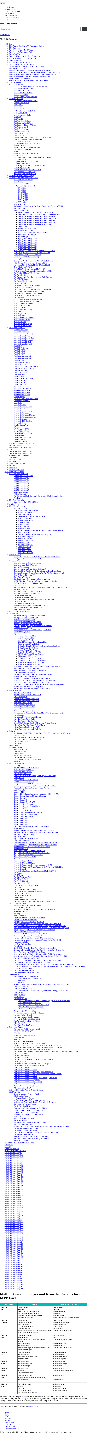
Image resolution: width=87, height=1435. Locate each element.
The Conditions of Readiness (19, 78)
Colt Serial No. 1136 (21, 133)
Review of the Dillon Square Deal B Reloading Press (33, 674)
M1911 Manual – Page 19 (14, 1173)
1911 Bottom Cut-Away (22, 91)
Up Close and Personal (22, 1068)
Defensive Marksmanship (23, 989)
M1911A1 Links (15, 459)
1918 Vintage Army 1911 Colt (24, 111)
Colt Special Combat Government (26, 366)
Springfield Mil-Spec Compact (24, 417)
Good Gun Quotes (15, 60)
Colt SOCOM (19, 135)
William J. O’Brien (25, 551)
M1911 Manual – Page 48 (14, 1238)
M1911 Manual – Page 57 (14, 1258)
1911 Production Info (12, 11)
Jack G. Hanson (24, 532)
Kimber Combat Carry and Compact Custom (30, 796)
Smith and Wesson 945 (22, 401)
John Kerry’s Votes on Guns (24, 1118)
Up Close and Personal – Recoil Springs (28, 1082)
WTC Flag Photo (20, 316)
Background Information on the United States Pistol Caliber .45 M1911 (39, 206)
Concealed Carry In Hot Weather (25, 565)
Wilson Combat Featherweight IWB (26, 727)
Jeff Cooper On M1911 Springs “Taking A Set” (30, 934)
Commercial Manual (21, 492)
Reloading (12, 466)
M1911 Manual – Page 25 (14, 1187)
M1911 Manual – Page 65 (14, 1282)
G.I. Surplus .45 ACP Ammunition (26, 259)
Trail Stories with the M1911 (24, 603)
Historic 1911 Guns (16, 99)
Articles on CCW (15, 561)
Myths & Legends (11, 15)
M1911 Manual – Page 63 (14, 1272)
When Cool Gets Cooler (22, 895)
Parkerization (18, 946)
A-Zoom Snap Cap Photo (27, 636)
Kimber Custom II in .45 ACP (24, 802)
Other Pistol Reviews (16, 1027)
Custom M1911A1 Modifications (25, 920)
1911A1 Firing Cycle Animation (25, 97)
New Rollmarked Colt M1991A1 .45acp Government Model (35, 843)
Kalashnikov (18, 753)
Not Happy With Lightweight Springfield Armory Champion (35, 845)
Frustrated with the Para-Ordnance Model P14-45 (31, 788)
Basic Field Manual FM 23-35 (15, 1151)
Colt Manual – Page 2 (21, 478)
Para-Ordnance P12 (21, 849)
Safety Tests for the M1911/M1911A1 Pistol (29, 952)
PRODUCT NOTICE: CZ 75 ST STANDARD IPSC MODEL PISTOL (40, 1045)
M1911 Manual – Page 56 (14, 1256)
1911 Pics (8, 19)
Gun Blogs (13, 457)
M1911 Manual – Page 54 (14, 1252)
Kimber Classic (19, 376)
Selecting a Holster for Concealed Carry (28, 591)
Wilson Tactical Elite (21, 441)
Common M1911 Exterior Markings (26, 257)
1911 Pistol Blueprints (17, 500)
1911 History (9, 7)
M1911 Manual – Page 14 (14, 1163)
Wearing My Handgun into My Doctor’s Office (30, 605)
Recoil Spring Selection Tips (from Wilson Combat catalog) (35, 948)
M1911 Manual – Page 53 (14, 1250)
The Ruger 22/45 (20, 1061)
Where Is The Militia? (21, 1141)
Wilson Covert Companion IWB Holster (28, 729)
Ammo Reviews (15, 555)
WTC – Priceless (20, 307)
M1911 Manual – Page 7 (13, 1276)
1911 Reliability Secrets (22, 907)
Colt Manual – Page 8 (21, 490)
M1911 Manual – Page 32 (14, 1203)
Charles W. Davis (24, 514)
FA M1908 (22, 190)
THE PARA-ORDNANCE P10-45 (26, 885)
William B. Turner (24, 549)
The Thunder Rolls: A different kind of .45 (29, 1066)
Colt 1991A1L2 (19, 352)
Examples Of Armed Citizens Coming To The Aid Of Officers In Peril (39, 573)
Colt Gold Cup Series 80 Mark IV (26, 780)
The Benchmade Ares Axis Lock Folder (28, 739)
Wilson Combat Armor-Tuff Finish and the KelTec (32, 689)
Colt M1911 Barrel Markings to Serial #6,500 (34, 224)
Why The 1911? (19, 1023)
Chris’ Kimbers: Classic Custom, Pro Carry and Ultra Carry (35, 776)
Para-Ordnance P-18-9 (22, 391)
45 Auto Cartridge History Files (25, 186)
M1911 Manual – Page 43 (14, 1228)
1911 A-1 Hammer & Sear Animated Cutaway (30, 86)
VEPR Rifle (18, 761)
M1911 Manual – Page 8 (13, 1278)
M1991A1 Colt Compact (22, 389)
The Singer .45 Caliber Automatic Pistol (28, 293)
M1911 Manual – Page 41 (14, 1224)
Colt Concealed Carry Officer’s (25, 125)
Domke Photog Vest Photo (27, 650)
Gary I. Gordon (23, 522)
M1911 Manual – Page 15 (14, 1165)
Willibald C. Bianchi (25, 553)
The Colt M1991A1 (21, 881)
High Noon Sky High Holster (24, 705)
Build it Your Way (20, 916)
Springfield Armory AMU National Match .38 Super (32, 157)
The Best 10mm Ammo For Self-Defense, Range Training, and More (33, 74)
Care (6, 1414)
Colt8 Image (22, 226)
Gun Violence (19, 1116)
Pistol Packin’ (18, 585)
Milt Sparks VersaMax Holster (24, 707)
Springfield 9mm (20, 405)
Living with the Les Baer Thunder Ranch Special (31, 826)
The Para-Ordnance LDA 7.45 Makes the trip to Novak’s (34, 1059)
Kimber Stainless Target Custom (25, 814)
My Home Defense (20, 1120)
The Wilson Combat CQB (23, 893)
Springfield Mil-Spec (21, 413)
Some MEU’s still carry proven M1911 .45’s (29, 269)
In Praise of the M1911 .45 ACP (20, 62)
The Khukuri (18, 743)
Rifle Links (13, 468)
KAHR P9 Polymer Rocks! (23, 1041)
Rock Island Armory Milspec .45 (25, 859)
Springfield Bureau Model (23, 407)
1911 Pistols (9, 1424)
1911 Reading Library (12, 504)
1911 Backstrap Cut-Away (23, 89)
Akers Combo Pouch (25, 640)
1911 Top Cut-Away (21, 95)
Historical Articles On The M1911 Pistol (23, 178)
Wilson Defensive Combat (23, 437)
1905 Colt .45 (18, 105)
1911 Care (8, 44)
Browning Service (20, 749)
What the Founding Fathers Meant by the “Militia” (32, 1139)
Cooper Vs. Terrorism (21, 567)
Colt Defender (19, 360)
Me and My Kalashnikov (22, 755)
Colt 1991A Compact (21, 348)
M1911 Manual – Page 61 (14, 1268)
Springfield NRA (20, 159)
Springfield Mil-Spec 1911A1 (24, 415)
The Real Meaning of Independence (26, 1017)
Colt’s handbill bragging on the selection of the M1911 (33, 137)
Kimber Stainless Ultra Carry (24, 816)
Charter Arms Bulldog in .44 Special (27, 1029)
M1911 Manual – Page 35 (14, 1209)
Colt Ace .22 (18, 119)
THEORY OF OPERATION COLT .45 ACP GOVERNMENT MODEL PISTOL (43, 964)
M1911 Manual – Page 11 (14, 1157)
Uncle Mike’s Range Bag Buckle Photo (32, 662)
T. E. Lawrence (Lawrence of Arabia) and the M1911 (33, 271)
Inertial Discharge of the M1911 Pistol (27, 905)
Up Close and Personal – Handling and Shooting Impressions (35, 1078)
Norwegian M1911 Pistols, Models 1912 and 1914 (32, 265)
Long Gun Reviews (16, 747)
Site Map (8, 1147)
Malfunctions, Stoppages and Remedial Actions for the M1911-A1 (37, 940)
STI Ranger (18, 873)
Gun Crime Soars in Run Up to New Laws (33, 1005)
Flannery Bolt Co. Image (27, 228)
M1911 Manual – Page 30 (14, 1199)
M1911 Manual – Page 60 (14, 1266)
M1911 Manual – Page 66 (14, 1284)
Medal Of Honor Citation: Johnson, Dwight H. (35, 534)
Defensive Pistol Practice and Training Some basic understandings (37, 571)
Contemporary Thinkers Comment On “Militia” (31, 1108)
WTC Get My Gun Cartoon (24, 318)
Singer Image (23, 236)
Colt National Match (21, 127)
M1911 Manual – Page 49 (14, 1240)
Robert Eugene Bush (25, 541)
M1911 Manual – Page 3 (13, 1197)
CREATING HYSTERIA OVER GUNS (28, 1110)
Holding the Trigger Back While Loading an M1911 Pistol (34, 930)
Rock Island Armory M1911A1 (25, 857)
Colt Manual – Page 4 (21, 482)
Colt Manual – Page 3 (21, 480)
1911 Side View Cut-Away (23, 93)
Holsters (7, 1420)
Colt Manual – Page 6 (21, 486)
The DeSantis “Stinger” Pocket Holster (27, 717)
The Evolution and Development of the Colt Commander (34, 277)
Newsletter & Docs (20, 999)
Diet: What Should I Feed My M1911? (23, 58)
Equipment (8, 1418)
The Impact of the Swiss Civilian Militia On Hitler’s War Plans (36, 1132)
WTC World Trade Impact (23, 324)
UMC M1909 (23, 198)
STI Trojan (17, 766)
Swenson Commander (21, 164)
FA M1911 (22, 192)
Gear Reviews (14, 614)
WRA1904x (22, 202)
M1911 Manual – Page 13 (14, 1161)
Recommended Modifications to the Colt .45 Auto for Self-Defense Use (39, 950)
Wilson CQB (18, 897)
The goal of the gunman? (22, 595)
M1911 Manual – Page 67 (14, 1286)
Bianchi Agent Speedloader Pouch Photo (32, 642)
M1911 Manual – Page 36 (14, 1211)
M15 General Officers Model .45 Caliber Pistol (30, 263)
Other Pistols (9, 1422)
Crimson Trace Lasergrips (23, 628)
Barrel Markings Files (21, 210)
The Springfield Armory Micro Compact (28, 891)
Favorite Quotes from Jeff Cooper (26, 1112)
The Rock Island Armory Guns (25, 889)
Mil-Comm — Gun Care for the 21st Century (30, 670)
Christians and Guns (21, 986)
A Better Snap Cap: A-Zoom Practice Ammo (30, 616)
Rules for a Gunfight (21, 589)
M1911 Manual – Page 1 (13, 1153)
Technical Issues (10, 1426)
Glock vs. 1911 (19, 993)
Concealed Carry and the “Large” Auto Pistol (25, 56)
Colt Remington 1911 (21, 131)
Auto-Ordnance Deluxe (22, 336)
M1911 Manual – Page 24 (14, 1185)
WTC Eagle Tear (20, 314)
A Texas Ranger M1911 (22, 115)
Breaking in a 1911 (20, 914)
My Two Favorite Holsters (23, 709)
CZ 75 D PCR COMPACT (23, 1031)
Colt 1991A (18, 346)
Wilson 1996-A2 (19, 435)
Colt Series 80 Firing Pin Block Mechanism (29, 918)
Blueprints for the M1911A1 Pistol (26, 502)
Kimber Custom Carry (22, 800)
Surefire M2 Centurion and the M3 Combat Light (31, 682)
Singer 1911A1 (19, 155)
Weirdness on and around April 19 (26, 976)
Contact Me (9, 1145)
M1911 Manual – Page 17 (14, 1169)
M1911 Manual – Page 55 (14, 1254)
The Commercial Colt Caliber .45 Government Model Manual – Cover (39, 496)
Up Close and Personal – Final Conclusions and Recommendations (38, 1074)
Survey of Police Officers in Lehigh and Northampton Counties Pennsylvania (41, 1126)
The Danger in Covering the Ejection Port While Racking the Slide (37, 960)
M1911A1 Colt (19, 828)
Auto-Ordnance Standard (23, 344)
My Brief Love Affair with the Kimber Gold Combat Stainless (36, 832)
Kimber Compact (20, 380)
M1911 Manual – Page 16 (14, 1167)
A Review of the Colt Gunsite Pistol (26, 768)
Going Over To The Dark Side (25, 1035)
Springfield (18, 403)
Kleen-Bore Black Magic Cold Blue (26, 668)
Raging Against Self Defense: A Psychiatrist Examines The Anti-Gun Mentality (42, 587)
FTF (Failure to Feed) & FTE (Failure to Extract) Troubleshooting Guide (40, 926)
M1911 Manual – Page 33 (14, 1205)
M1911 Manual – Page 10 (14, 1155)
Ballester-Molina (19, 208)
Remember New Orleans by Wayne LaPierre (30, 1122)
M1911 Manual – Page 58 (14, 1260)
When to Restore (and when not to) (26, 972)
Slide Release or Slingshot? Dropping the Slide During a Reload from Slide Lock (43, 956)
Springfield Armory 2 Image (28, 241)
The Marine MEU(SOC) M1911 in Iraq (28, 285)
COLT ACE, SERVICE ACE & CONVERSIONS (32, 253)
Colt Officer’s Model (21, 129)
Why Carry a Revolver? (22, 1088)
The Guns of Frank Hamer (23, 281)
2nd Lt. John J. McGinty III (28, 510)
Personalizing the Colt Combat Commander (29, 851)
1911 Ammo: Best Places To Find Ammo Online (26, 46)
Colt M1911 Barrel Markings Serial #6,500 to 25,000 (37, 220)
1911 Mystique (19, 982)
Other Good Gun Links (17, 464)
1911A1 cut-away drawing (23, 334)
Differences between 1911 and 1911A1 (28, 143)
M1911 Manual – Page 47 (14, 1236)
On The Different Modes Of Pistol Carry (28, 583)
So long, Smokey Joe (25, 545)
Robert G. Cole (23, 543)
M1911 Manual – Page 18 (14, 1171)
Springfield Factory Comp (23, 411)
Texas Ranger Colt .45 (22, 168)
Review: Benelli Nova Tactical (25, 757)
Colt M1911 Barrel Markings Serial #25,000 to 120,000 (38, 216)
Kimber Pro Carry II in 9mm (24, 804)
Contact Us (5, 34)
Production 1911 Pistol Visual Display (22, 443)
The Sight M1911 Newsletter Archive (31, 1009)
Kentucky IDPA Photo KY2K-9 (29, 652)
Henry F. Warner (24, 528)
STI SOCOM (18, 875)
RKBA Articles (14, 1092)
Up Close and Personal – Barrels (25, 1070)
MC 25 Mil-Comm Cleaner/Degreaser (31, 654)
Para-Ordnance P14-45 (22, 395)
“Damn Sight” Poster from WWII (25, 101)
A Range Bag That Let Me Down (26, 618)
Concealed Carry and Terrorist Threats (27, 563)
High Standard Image (25, 230)
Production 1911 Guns (17, 328)
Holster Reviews (15, 691)
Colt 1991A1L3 (19, 354)
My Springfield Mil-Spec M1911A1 (26, 839)
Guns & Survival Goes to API (24, 575)
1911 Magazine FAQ (21, 184)
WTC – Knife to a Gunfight (24, 303)
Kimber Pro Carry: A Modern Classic (27, 806)
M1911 (16, 151)
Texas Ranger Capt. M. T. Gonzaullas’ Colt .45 (30, 166)
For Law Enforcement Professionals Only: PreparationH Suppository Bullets (41, 991)
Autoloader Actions (21, 911)
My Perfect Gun (19, 836)
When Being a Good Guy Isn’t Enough (28, 607)
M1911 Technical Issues (17, 903)
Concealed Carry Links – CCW (20, 451)
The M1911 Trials (20, 283)
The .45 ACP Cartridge (17, 68)
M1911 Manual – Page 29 (14, 1195)
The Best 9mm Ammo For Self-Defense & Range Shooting (30, 76)
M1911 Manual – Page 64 (14, 1274)
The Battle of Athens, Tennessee (25, 1130)
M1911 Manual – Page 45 (14, 1232)
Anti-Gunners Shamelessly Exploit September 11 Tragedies (35, 1102)
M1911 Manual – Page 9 (13, 1280)
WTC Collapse (19, 311)
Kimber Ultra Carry (21, 818)
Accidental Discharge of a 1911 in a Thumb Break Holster (34, 909)
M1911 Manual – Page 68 (14, 1289)
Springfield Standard (21, 419)
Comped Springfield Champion (25, 368)
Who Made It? (19, 297)
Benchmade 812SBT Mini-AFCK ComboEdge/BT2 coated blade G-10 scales (42, 733)
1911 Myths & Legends (17, 506)
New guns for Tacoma (22, 841)
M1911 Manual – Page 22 (14, 1181)
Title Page (17, 498)
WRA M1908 (23, 200)
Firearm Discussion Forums (19, 455)
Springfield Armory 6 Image (28, 249)
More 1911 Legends (21, 508)
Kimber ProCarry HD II (22, 810)
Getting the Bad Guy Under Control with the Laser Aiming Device (37, 666)
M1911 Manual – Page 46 (14, 1234)
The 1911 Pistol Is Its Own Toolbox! (27, 958)
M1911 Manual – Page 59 (14, 1262)
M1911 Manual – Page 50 (14, 1244)
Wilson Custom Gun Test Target (25, 899)
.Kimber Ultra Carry (21, 330)
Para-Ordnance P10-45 (22, 393)
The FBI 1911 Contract (22, 279)
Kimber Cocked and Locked (24, 378)
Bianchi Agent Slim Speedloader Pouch (28, 624)
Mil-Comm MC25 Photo (27, 656)
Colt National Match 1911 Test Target (27, 255)
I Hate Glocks (19, 1037)
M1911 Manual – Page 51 (14, 1246)
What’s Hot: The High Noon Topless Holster (30, 725)
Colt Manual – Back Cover (23, 476)
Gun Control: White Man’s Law (29, 1003)
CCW (7, 1416)
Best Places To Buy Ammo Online (21, 52)
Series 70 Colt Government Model (26, 153)
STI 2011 (17, 427)
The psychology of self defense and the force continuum (34, 599)
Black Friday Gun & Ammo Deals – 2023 (20, 1143)
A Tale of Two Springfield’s (24, 770)
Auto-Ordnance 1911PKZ (23, 772)
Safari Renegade (19, 397)
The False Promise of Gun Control (30, 1007)
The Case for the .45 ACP (23, 1015)
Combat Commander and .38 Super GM (28, 139)
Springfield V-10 (20, 423)
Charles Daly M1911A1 (22, 774)
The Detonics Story (21, 275)
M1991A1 (17, 386)
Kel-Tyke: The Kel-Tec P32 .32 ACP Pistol (29, 1043)
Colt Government (20, 364)
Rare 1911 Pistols (15, 445)
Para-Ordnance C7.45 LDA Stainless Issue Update (32, 847)
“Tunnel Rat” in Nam (21, 103)
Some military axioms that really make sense (29, 1013)
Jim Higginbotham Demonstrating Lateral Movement (32, 579)
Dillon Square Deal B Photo (28, 648)
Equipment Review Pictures (24, 634)
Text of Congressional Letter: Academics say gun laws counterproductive (44, 1001)
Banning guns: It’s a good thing (25, 1104)
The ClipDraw (19, 715)
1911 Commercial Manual (18, 474)
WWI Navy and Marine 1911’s (25, 174)
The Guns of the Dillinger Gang (25, 172)
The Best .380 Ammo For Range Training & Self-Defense (30, 70)
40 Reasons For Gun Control (24, 1098)
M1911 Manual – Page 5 (13, 1242)
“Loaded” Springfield (21, 332)
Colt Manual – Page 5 (21, 484)
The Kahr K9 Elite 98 (21, 1055)
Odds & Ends (14, 974)
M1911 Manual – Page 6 (13, 1264)
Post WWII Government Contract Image (32, 232)
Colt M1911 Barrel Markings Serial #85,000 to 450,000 (38, 222)
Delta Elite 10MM (20, 372)
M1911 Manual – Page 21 (14, 1179)
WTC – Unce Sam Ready (23, 309)
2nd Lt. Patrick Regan (26, 512)
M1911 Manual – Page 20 (14, 1177)
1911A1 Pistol (19, 109)
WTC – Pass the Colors (22, 305)
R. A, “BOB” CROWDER (23, 267)
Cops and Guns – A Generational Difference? (30, 569)
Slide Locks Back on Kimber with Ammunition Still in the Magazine (38, 954)
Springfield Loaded (20, 869)
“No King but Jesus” (21, 1096)
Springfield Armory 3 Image (28, 243)
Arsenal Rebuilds (20, 204)
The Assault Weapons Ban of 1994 (26, 1128)
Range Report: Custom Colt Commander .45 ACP (32, 853)
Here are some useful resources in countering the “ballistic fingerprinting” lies (41, 928)
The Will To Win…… (21, 601)
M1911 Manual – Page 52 (14, 1248)
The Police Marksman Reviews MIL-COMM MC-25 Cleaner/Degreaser (39, 684)
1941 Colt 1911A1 (20, 113)
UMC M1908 (23, 196)
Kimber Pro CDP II (21, 808)
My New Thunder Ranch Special (25, 834)
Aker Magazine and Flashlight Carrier (27, 622)
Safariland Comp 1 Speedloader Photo (32, 660)
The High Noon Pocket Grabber (25, 721)
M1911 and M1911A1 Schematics (21, 64)
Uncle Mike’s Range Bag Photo (29, 664)
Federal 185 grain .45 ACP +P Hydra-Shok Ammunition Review (37, 557)
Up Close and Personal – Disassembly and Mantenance (33, 1072)
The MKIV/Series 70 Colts (23, 287)
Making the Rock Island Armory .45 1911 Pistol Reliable (34, 830)
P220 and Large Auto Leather (24, 711)
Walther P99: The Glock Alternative (26, 1086)
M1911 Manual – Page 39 (14, 1218)
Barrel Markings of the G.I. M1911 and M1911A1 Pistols (34, 251)
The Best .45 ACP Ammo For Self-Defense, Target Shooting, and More (34, 72)
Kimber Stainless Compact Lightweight (28, 812)
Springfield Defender (21, 409)
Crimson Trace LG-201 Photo (29, 644)
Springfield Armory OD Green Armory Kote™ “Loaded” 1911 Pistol (38, 867)
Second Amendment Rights (23, 1124)
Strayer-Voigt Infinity (21, 431)
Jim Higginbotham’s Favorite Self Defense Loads (31, 559)
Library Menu (14, 745)
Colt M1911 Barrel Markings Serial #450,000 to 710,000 (38, 218)
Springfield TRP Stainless (23, 421)
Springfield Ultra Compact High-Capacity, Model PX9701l (35, 871)
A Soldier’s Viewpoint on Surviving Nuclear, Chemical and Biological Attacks (42, 984)
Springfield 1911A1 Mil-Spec (24, 863)
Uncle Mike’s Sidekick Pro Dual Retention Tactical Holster (35, 723)
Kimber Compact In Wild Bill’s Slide (27, 147)
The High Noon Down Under (24, 719)
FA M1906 (22, 188)
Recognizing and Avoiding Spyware (27, 1011)
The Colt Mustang (20, 1053)
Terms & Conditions (12, 1149)
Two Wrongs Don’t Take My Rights (27, 1021)
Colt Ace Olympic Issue (22, 121)
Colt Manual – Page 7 (21, 488)
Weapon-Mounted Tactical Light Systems (28, 686)
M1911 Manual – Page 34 (14, 1207)
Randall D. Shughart (25, 536)
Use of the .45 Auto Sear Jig (24, 970)
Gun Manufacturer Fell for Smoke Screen (28, 1114)
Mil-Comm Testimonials (26, 672)
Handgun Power (19, 995)
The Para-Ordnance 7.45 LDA (25, 1057)
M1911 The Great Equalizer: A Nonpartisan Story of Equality (36, 581)
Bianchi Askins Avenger (22, 693)
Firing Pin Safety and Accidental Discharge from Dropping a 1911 (37, 924)
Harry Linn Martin (24, 526)
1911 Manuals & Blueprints (14, 472)
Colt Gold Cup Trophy (22, 362)
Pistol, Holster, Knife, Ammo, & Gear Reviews (26, 1090)
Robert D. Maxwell (25, 539)
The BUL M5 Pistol (21, 879)
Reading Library (10, 9)
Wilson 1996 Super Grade (23, 433)
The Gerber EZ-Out (21, 741)
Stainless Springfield (21, 425)
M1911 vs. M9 (10, 13)
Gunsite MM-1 (19, 792)
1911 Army (18, 107)
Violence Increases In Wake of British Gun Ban (31, 1136)
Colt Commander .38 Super (23, 123)
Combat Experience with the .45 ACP (31, 516)
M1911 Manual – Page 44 (14, 1230)
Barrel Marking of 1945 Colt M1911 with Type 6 (35, 212)
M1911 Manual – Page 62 (14, 1270)
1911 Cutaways (14, 48)
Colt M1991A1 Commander (24, 782)
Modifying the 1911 (21, 942)
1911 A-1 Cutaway (16, 84)
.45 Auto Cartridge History (23, 180)
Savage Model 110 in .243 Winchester (27, 759)
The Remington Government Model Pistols (29, 291)
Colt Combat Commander (23, 356)
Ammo (7, 1412)
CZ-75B (17, 1033)
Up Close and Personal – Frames (25, 1076)
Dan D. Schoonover (25, 518)
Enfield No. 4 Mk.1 (21, 751)
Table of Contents (20, 494)
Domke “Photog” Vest (22, 632)
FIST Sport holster (20, 697)
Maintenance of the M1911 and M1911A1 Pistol (26, 66)
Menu (3, 3)
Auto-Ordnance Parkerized (23, 340)
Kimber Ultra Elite (20, 384)
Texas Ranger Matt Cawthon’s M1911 (27, 170)
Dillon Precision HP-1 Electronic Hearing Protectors (32, 630)
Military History (15, 461)
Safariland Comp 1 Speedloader (29, 658)
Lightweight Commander (23, 149)
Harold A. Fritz (23, 524)
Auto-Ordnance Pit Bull (22, 342)
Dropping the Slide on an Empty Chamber (29, 922)
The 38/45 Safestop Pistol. (23, 877)
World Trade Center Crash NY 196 (26, 301)
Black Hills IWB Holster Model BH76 (27, 695)
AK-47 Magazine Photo (26, 638)
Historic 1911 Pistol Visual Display (21, 176)
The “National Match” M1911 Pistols (27, 273)
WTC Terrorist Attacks (22, 320)
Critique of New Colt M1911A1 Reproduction (30, 784)
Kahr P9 (17, 1039)
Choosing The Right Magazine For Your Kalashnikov (33, 626)
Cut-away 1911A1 (20, 370)
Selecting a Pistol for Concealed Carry (27, 593)
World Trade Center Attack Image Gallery (29, 299)
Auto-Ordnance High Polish (24, 338)
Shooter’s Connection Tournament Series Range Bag (32, 678)
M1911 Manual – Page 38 (14, 1216)
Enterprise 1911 (19, 374)
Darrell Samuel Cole (25, 520)
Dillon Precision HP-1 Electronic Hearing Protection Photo (39, 646)
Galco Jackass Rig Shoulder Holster (26, 701)
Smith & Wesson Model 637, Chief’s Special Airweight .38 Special (38, 1047)
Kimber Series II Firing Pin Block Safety (28, 936)
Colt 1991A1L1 (19, 350)
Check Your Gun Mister (22, 1106)
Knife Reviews (14, 731)
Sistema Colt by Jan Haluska (24, 861)
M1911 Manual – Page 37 (14, 1214)
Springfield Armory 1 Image (28, 239)
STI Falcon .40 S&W (21, 429)
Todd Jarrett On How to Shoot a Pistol (27, 1019)
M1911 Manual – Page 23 (14, 1183)
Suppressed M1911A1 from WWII (26, 161)
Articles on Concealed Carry (19, 611)
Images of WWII (20, 145)
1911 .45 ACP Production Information (27, 978)
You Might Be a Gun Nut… (24, 1025)
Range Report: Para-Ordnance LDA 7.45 (28, 855)
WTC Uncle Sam (20, 322)
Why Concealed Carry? (22, 609)
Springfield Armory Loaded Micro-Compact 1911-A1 (33, 865)
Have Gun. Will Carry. (22, 577)
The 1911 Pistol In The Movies (20, 447)
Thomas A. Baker (24, 547)
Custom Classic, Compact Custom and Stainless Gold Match (35, 786)
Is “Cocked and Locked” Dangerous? (27, 932)
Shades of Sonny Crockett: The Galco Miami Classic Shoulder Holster (39, 713)
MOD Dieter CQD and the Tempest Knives (29, 737)
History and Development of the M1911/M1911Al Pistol (34, 261)
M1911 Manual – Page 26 (14, 1189)
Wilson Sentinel (19, 439)
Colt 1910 (17, 117)
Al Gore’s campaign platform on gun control (29, 1100)
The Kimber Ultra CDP (22, 883)
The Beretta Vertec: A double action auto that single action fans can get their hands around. (46, 1051)
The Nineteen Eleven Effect (24, 1134)
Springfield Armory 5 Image (28, 247)
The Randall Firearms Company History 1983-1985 (32, 289)
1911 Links (9, 449)
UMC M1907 (23, 194)
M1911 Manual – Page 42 (14, 1226)
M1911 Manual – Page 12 (14, 1159)
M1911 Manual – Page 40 (14, 1222)
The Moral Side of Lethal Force (25, 597)
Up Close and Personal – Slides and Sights (29, 1084)
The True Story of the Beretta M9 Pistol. (28, 295)
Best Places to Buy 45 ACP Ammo (21, 50)
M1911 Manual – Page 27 (14, 1191)
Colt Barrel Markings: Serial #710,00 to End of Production (39, 214)
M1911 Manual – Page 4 (13, 1220)
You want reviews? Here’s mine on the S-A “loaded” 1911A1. (36, 901)
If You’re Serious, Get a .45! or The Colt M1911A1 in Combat (40, 530)
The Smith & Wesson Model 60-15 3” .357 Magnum (32, 1064)
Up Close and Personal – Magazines (27, 1080)
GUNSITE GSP (19, 790)
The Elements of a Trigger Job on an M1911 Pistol (32, 962)
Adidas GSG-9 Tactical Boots (24, 620)
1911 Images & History (13, 82)
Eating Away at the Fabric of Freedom (27, 1094)
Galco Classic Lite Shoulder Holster (26, 699)
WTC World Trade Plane (22, 326)
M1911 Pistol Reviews (17, 764)
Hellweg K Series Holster (23, 703)
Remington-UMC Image (27, 234)
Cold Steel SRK (19, 735)
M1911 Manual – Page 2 (13, 1175)
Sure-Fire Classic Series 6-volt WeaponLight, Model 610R (34, 680)
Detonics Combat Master (22, 141)
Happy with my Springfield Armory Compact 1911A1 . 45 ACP (36, 794)
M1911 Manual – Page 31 (14, 1201)
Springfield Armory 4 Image (28, 245)
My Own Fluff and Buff (22, 944)
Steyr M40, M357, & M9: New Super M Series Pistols (33, 1049)
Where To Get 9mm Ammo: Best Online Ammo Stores (28, 80)
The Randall (18, 887)
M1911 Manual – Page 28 (14, 1193)
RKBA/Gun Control (16, 470)
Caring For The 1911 (12, 17)
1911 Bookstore (19, 980)
